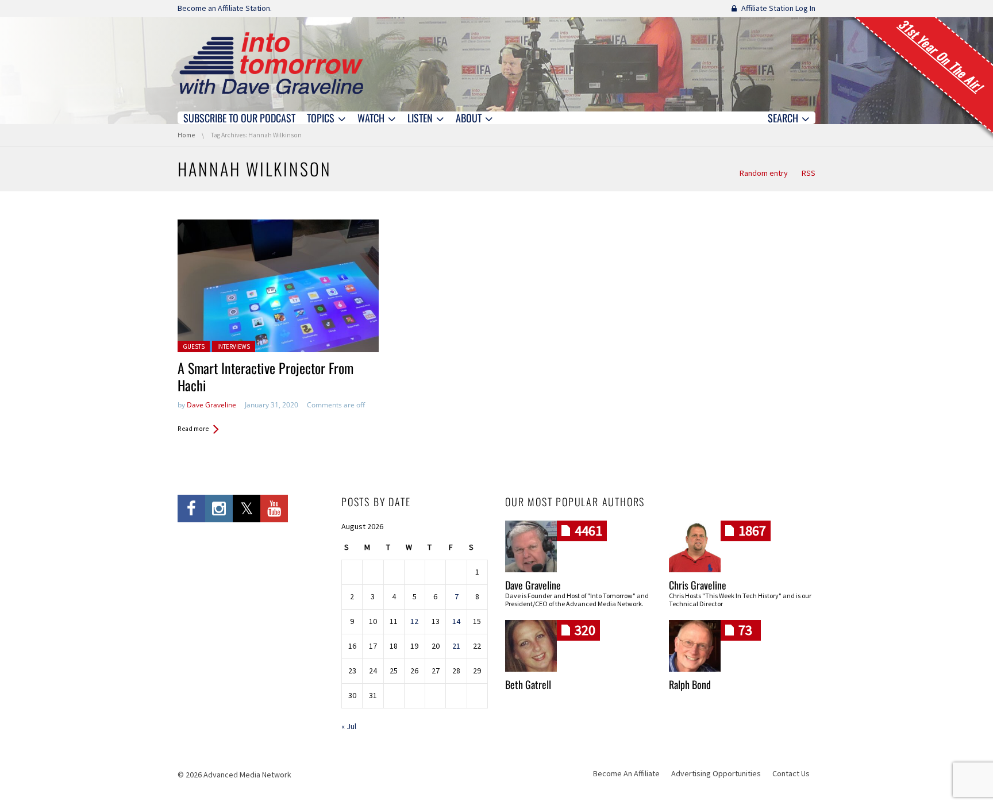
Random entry (764, 173)
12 (414, 621)
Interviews (233, 346)
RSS (808, 173)
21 (456, 646)
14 (456, 621)
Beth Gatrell (528, 684)
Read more (193, 429)
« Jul (348, 726)
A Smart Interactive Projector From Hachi (265, 376)
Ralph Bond (690, 684)
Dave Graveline (211, 405)
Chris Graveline (697, 584)
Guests (194, 346)
